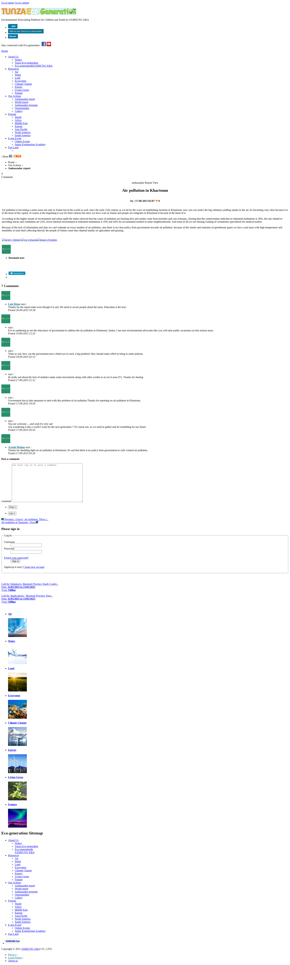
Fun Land (13, 147)
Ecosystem (20, 80)
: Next (18, 522)
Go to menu (7, 2)
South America (23, 135)
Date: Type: (29, 587)
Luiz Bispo (14, 304)
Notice (18, 59)
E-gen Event (14, 138)
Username (9, 542)
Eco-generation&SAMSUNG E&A (34, 65)
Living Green (22, 90)
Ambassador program (26, 105)
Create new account (33, 567)
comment (6, 501)
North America (23, 132)
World (18, 117)
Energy (18, 87)
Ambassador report (25, 99)
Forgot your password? (16, 557)
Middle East (21, 123)
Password (9, 548)
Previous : (26, 519)
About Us (13, 56)
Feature (19, 93)
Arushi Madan (16, 447)
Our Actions (14, 96)
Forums (12, 114)
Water (18, 74)
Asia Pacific (21, 129)
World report (21, 102)
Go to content (22, 2)
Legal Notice (15, 957)
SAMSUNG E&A (30, 949)
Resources (13, 68)
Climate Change (23, 84)
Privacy (12, 954)
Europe (18, 126)
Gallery (19, 111)
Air (16, 71)
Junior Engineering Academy (30, 144)
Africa (18, 120)
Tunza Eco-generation (26, 62)
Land (17, 77)
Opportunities (22, 108)
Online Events (22, 141)
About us (13, 960)
